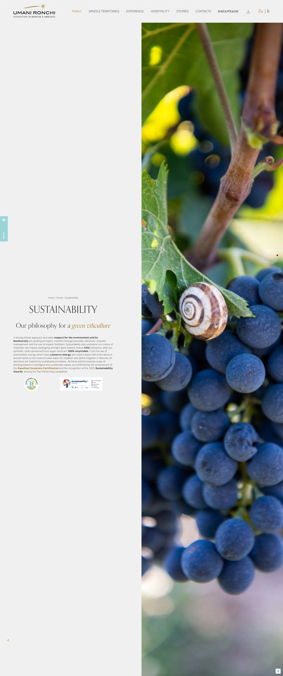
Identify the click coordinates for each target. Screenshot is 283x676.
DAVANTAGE (228, 11)
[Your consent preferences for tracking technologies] (278, 671)
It (268, 11)
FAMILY (77, 11)
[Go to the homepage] (34, 16)
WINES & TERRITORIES (104, 11)
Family (59, 297)
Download (248, 11)
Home (51, 297)
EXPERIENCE (135, 11)
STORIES (182, 11)
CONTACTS (203, 11)
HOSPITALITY (160, 11)
